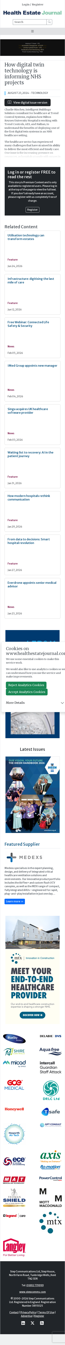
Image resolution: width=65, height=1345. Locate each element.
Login (25, 4)
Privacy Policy (28, 1322)
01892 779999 (35, 1295)
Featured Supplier (22, 854)
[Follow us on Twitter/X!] (32, 1333)
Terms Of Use (46, 1322)
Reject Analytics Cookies (26, 685)
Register (37, 4)
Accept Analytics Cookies (26, 692)
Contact (14, 1322)
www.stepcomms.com (32, 1302)
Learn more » (14, 911)
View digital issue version (30, 102)
